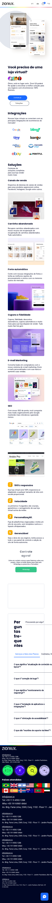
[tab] (27, 654)
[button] (43, 3)
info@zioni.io (6, 755)
